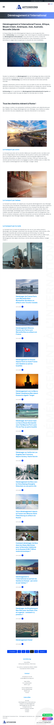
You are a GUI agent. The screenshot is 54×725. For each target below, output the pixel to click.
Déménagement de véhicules (27, 705)
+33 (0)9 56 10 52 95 (27, 676)
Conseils (27, 710)
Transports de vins (27, 706)
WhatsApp (48, 715)
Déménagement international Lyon (27, 716)
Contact (27, 711)
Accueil (27, 700)
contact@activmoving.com (27, 678)
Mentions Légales (46, 721)
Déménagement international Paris (10, 716)
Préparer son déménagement (27, 703)
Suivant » (42, 651)
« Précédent (12, 651)
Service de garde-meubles (27, 708)
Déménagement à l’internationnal (27, 702)
